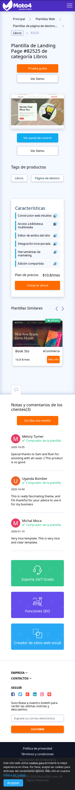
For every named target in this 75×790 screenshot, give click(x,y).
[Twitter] (20, 694)
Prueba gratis (37, 68)
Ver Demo (37, 79)
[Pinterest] (49, 694)
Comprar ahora (37, 285)
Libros (17, 33)
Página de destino (47, 178)
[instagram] (42, 694)
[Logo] (14, 5)
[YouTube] (27, 694)
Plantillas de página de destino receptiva (36, 26)
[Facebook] (13, 694)
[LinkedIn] (35, 694)
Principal (19, 19)
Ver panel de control (37, 138)
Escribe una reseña (37, 421)
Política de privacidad (37, 748)
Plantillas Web (45, 19)
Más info (53, 359)
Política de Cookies (14, 775)
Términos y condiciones (37, 754)
